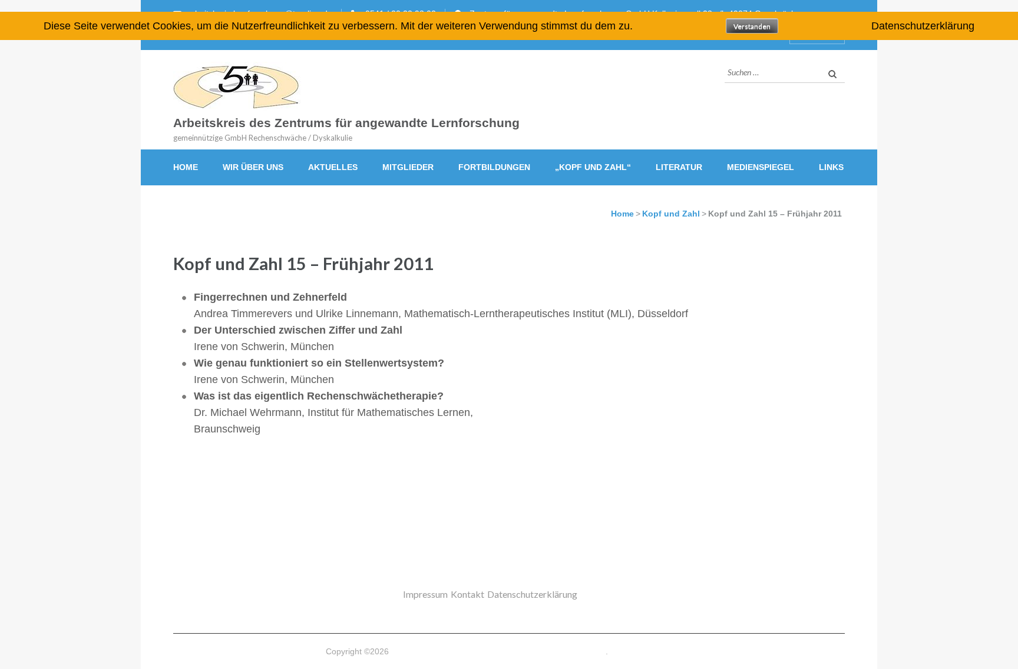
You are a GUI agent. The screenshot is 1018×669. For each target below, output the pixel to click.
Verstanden (752, 26)
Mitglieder (408, 167)
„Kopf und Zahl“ (593, 167)
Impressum (425, 594)
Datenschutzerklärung (532, 594)
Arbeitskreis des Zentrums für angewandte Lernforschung (346, 123)
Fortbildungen (494, 167)
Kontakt (467, 594)
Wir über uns (253, 167)
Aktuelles (333, 167)
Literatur (679, 167)
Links (831, 167)
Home (185, 167)
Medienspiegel (760, 167)
